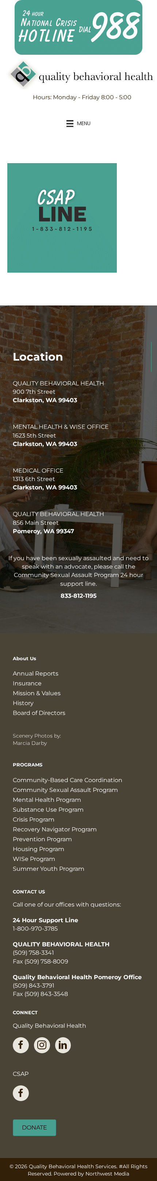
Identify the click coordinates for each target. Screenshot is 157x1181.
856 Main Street (36, 522)
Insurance (27, 683)
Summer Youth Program (48, 868)
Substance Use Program (48, 809)
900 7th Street (34, 391)
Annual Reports (35, 673)
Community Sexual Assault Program (65, 789)
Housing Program (38, 849)
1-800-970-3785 (35, 928)
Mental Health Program (47, 799)
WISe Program (34, 858)
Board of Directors (39, 712)
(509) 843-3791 (33, 985)
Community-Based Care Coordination (67, 780)
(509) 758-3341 (33, 952)
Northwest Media (107, 1173)
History (23, 703)
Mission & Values (37, 693)
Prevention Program (42, 839)
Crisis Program (33, 819)
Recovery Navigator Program (55, 829)
